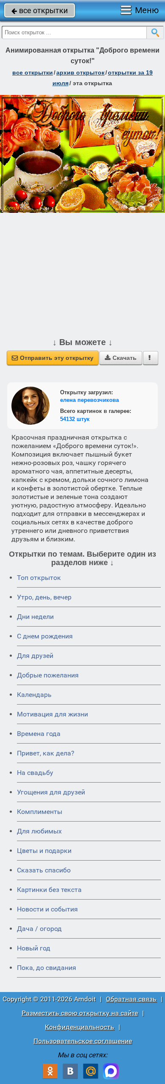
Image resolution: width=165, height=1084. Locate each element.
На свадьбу (35, 773)
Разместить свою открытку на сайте (80, 1013)
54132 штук (75, 419)
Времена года (38, 734)
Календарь (34, 695)
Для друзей (35, 656)
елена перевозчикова (89, 400)
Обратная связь (131, 999)
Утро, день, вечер (44, 597)
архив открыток (80, 72)
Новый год (33, 948)
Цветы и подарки (44, 851)
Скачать (121, 357)
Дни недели (35, 617)
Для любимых (39, 831)
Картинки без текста (49, 890)
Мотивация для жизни (52, 714)
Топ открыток (39, 578)
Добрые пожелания (48, 675)
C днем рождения (45, 636)
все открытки (39, 10)
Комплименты (39, 812)
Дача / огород (39, 929)
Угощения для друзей (51, 792)
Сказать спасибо (44, 870)
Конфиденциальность (79, 1027)
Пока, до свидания (46, 968)
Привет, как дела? (45, 753)
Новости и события (47, 909)
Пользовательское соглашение (82, 1041)
